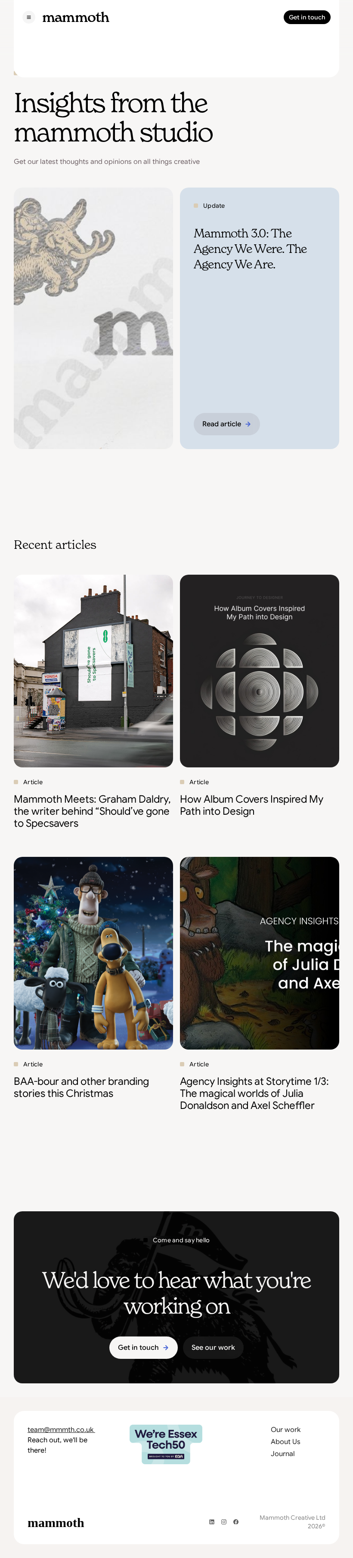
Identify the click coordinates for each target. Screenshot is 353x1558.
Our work (285, 1430)
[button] (28, 17)
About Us (285, 1442)
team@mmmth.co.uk (61, 1430)
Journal (283, 1454)
